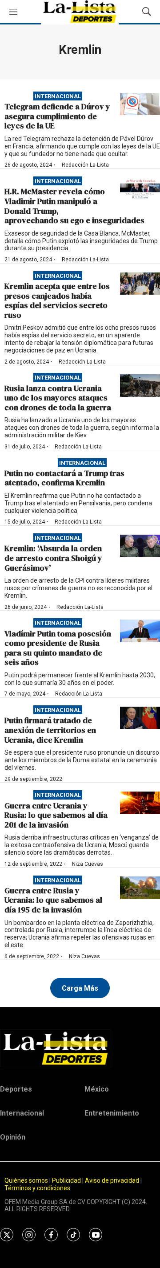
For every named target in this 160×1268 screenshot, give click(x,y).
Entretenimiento (111, 1113)
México (96, 1089)
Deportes (16, 1089)
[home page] (80, 1048)
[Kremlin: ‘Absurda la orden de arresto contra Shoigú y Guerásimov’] (140, 546)
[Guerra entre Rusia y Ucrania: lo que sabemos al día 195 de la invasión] (140, 887)
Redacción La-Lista (85, 165)
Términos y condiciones (37, 1188)
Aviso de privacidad (112, 1180)
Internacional (58, 96)
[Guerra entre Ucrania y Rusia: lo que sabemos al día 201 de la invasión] (140, 803)
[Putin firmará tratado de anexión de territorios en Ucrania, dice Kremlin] (140, 718)
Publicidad (67, 1180)
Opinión (12, 1137)
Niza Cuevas (87, 864)
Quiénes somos (26, 1180)
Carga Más (80, 988)
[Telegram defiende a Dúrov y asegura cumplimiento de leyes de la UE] (140, 104)
